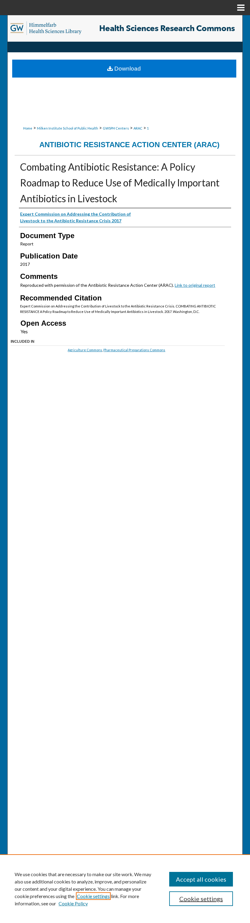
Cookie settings (93, 896)
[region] (125, 888)
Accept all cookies (201, 879)
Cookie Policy (73, 903)
